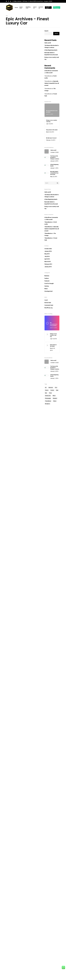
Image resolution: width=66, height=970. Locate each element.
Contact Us (41, 8)
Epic (46, 392)
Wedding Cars (28, 8)
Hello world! (47, 43)
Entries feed (47, 302)
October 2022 (48, 248)
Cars (56, 387)
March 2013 (47, 261)
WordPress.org (48, 307)
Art (45, 387)
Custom (52, 390)
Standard (55, 398)
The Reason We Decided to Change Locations (51, 46)
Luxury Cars (21, 8)
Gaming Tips (48, 395)
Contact (56, 8)
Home (16, 7)
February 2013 (48, 264)
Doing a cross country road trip (51, 58)
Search (46, 31)
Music (46, 288)
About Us (35, 8)
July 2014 (47, 256)
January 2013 (48, 266)
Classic (46, 390)
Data (57, 390)
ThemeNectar (48, 401)
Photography (48, 398)
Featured (46, 281)
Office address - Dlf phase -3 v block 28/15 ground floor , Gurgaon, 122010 (33, 1)
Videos (54, 401)
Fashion (46, 278)
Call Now (47, 8)
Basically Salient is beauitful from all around (51, 53)
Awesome (51, 387)
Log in (46, 300)
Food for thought (11, 515)
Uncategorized (48, 291)
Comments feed (48, 305)
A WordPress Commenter (51, 70)
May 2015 (47, 253)
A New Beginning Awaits (50, 50)
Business (46, 275)
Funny (50, 392)
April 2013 (47, 259)
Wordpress (47, 403)
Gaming (46, 286)
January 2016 (48, 251)
